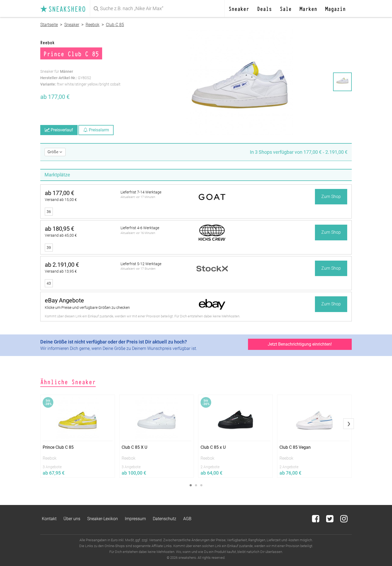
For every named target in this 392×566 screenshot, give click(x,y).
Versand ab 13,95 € (61, 271)
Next (348, 423)
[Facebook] (316, 520)
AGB (187, 518)
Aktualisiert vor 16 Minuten (138, 233)
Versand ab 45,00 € (61, 235)
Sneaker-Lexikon (102, 518)
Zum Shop (331, 196)
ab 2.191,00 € (62, 264)
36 (49, 211)
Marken (308, 8)
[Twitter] (330, 520)
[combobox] (158, 8)
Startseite (49, 24)
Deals (264, 8)
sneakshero (65, 8)
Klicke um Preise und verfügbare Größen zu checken (87, 307)
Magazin (335, 8)
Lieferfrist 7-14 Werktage (141, 192)
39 (49, 247)
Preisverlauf (61, 129)
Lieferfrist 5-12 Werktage (141, 264)
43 (49, 283)
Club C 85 (115, 24)
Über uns (71, 518)
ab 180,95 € (59, 228)
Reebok (92, 24)
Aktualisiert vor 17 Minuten (138, 197)
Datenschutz (164, 518)
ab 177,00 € (59, 193)
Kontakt (49, 518)
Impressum (135, 518)
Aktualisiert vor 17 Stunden (138, 268)
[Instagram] (344, 520)
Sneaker (239, 8)
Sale (285, 8)
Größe (53, 151)
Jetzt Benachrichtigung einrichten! (300, 344)
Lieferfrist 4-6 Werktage (140, 228)
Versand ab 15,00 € (61, 199)
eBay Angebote (64, 300)
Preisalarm (98, 129)
